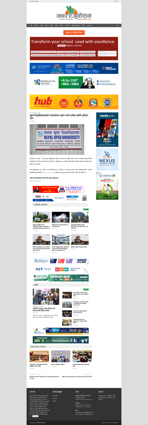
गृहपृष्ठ (31, 25)
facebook (55, 396)
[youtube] (116, 1)
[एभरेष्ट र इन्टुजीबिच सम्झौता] (60, 363)
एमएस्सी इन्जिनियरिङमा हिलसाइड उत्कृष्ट (80, 365)
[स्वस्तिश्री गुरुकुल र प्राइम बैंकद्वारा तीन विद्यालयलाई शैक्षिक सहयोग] (46, 289)
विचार (61, 25)
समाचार (36, 25)
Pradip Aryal (115, 422)
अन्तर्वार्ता (67, 25)
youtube (55, 398)
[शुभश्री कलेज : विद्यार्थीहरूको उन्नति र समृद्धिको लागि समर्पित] (39, 363)
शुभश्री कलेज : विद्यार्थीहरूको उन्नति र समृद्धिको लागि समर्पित (39, 365)
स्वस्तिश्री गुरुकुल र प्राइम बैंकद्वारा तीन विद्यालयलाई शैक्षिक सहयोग (44, 309)
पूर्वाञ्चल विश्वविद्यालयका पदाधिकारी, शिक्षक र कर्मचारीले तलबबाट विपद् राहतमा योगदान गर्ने (41, 226)
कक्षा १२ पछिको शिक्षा (74, 32)
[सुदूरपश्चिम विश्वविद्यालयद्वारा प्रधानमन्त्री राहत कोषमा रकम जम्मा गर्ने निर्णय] (80, 223)
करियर (83, 25)
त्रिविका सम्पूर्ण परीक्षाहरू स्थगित (79, 247)
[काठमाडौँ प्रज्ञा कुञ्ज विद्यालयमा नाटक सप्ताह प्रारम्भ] (67, 311)
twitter (55, 401)
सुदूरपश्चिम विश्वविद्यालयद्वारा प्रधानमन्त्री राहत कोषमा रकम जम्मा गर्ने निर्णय (79, 226)
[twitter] (118, 1)
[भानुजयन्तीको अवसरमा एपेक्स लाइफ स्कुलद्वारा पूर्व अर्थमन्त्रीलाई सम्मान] (67, 293)
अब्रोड (51, 25)
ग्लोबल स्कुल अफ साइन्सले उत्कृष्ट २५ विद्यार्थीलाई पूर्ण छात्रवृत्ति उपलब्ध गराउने (80, 303)
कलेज (42, 25)
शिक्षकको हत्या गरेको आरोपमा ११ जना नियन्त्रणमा (60, 226)
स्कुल (47, 25)
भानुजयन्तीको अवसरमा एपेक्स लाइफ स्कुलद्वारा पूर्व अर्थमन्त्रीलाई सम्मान (80, 294)
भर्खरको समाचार (34, 113)
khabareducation (42, 423)
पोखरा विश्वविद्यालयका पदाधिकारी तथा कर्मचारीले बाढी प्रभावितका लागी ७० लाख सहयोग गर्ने (60, 249)
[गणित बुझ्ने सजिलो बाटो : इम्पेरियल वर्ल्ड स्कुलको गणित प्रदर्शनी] (67, 320)
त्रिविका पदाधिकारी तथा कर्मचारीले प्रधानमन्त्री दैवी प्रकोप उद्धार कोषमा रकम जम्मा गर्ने (41, 249)
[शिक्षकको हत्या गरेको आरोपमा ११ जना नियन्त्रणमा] (60, 223)
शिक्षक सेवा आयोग (75, 25)
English (89, 25)
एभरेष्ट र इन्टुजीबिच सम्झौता (58, 364)
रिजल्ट (56, 25)
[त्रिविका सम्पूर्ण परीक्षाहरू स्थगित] (80, 245)
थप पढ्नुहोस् (35, 416)
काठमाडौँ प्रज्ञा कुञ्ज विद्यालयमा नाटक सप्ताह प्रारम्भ (80, 312)
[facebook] (113, 1)
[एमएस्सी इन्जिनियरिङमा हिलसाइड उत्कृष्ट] (82, 363)
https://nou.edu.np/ (48, 172)
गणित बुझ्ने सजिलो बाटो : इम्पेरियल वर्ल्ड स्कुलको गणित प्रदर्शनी (80, 321)
